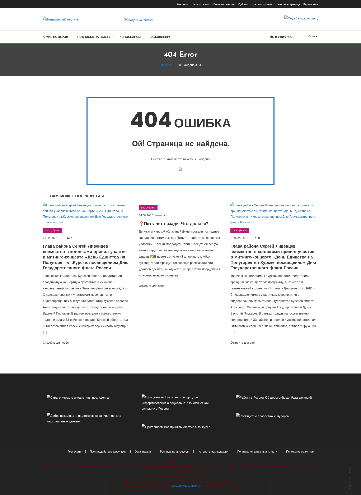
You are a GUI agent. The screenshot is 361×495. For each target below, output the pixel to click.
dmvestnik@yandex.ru (187, 486)
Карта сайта (310, 4)
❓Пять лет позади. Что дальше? (173, 224)
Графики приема (262, 4)
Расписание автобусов (174, 451)
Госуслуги (74, 451)
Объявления (160, 37)
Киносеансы (130, 37)
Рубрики (243, 4)
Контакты (182, 4)
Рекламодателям (224, 4)
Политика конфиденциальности (257, 451)
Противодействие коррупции (108, 451)
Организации (143, 451)
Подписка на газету (94, 37)
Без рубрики (52, 230)
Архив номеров (55, 37)
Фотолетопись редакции (213, 451)
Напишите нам (201, 4)
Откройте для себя (56, 342)
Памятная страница (288, 4)
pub (69, 238)
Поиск (312, 36)
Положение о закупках (300, 451)
